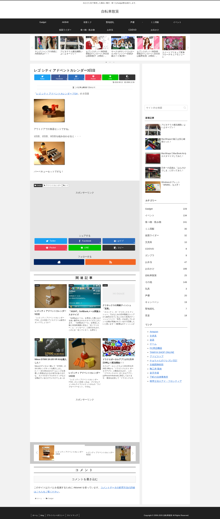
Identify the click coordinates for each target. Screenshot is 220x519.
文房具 (166, 242)
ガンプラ (166, 255)
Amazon (154, 331)
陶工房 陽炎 (156, 369)
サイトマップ (72, 515)
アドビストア (157, 356)
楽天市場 (154, 373)
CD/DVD (166, 249)
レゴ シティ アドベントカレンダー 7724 (57, 93)
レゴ (66, 185)
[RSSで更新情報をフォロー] (110, 262)
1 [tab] (106, 62)
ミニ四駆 (166, 229)
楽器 (152, 340)
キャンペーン (166, 302)
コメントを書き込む (85, 479)
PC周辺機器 (156, 348)
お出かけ (166, 269)
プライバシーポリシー (55, 515)
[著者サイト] (59, 262)
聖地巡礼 (166, 308)
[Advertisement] (85, 212)
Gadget (39, 185)
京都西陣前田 (156, 364)
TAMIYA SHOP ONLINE (162, 352)
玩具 (166, 288)
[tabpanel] (46, 47)
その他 (166, 282)
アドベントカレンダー (53, 185)
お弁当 (166, 262)
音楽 (166, 315)
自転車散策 (166, 275)
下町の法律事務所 (159, 377)
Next (188, 48)
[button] (185, 107)
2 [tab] (110, 62)
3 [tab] (114, 62)
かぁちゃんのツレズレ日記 (163, 360)
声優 (166, 295)
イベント (166, 215)
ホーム (35, 515)
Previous (32, 48)
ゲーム (153, 344)
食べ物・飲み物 (166, 222)
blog (42, 515)
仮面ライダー (166, 235)
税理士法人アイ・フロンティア (166, 381)
